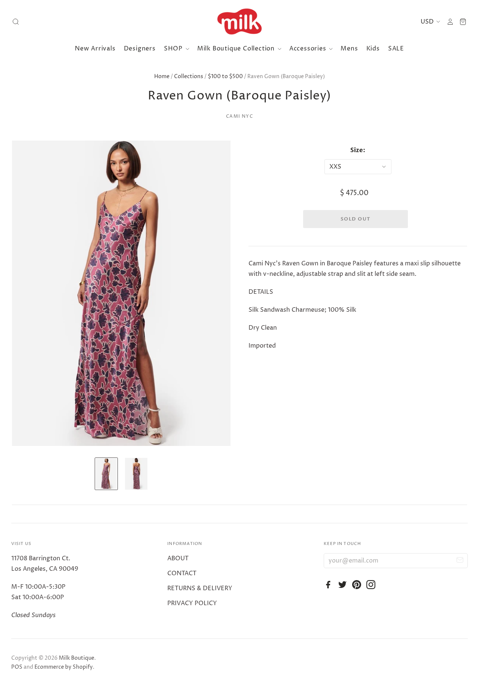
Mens (349, 48)
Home (162, 76)
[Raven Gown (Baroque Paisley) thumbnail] (106, 473)
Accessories (308, 48)
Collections (188, 76)
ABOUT (178, 558)
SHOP (174, 48)
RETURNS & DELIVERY (199, 588)
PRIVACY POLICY (192, 603)
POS (16, 667)
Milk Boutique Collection (237, 48)
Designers (140, 48)
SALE (396, 48)
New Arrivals (95, 48)
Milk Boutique (76, 658)
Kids (373, 48)
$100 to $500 (225, 76)
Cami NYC (239, 116)
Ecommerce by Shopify (63, 667)
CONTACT (181, 573)
